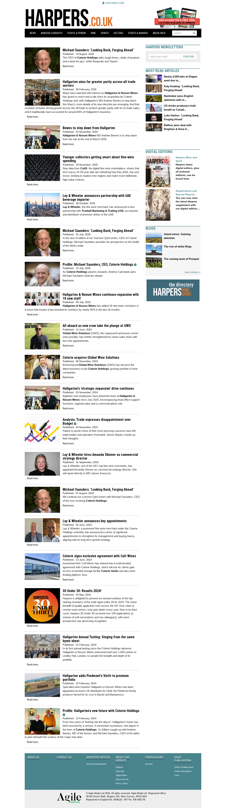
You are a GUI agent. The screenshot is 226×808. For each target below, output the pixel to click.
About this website (123, 759)
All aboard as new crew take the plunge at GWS (97, 326)
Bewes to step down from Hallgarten (89, 128)
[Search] (194, 33)
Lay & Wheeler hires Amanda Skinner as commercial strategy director (100, 457)
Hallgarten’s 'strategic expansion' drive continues (98, 388)
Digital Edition (121, 775)
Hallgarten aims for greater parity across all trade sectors (99, 84)
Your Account (154, 757)
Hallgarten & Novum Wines (121, 92)
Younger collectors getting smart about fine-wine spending (98, 159)
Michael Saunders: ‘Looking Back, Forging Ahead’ (98, 50)
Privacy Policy (122, 783)
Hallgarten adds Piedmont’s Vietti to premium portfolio (96, 678)
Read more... (69, 66)
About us (33, 757)
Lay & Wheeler (72, 206)
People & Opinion (76, 33)
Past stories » (192, 272)
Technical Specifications (96, 764)
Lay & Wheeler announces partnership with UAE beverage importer (97, 198)
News (33, 33)
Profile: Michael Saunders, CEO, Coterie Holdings (98, 264)
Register (119, 767)
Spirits (105, 33)
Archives (149, 764)
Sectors (118, 33)
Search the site (122, 779)
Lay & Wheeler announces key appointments (95, 521)
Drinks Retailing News (183, 767)
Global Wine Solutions (76, 333)
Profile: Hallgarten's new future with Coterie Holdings (101, 711)
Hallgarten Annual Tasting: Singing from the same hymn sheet (99, 639)
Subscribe (188, 56)
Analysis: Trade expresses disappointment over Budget (97, 422)
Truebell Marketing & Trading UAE (103, 210)
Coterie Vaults (109, 570)
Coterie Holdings (87, 57)
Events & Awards (138, 33)
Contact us (64, 757)
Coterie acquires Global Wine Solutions (91, 358)
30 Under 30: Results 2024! (82, 591)
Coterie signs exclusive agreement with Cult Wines (99, 556)
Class (176, 775)
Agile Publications (182, 759)
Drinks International (182, 771)
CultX (83, 168)
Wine (93, 33)
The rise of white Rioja (177, 246)
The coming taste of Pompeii (181, 258)
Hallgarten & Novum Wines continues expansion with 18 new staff (101, 297)
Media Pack (159, 33)
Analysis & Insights (52, 33)
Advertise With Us (98, 757)
